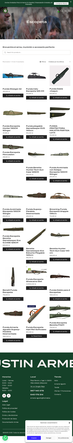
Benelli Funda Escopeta (10, 291)
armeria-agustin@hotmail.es (40, 398)
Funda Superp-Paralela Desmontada (34, 211)
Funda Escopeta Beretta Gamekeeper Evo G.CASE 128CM (12, 239)
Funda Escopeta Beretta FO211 (58, 324)
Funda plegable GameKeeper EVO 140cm (35, 128)
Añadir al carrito (14, 95)
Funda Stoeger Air (12, 89)
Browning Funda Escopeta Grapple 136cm (59, 211)
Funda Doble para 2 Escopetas (60, 291)
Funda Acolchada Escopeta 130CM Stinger (12, 211)
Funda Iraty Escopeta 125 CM (35, 90)
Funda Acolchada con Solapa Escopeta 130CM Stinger (59, 171)
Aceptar (34, 438)
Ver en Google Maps (37, 386)
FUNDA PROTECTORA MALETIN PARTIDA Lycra (59, 129)
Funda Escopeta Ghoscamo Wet (34, 280)
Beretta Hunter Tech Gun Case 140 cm (59, 250)
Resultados (5, 52)
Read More (37, 336)
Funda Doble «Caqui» (56, 90)
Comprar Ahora (61, 3)
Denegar (48, 438)
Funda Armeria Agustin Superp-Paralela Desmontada (11, 330)
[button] (69, 423)
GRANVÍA (6, 433)
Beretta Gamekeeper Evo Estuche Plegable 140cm (35, 251)
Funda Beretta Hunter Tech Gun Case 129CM (35, 170)
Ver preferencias (63, 438)
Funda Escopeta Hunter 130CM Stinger (11, 128)
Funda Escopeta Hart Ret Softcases (36, 328)
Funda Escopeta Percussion (11, 153)
